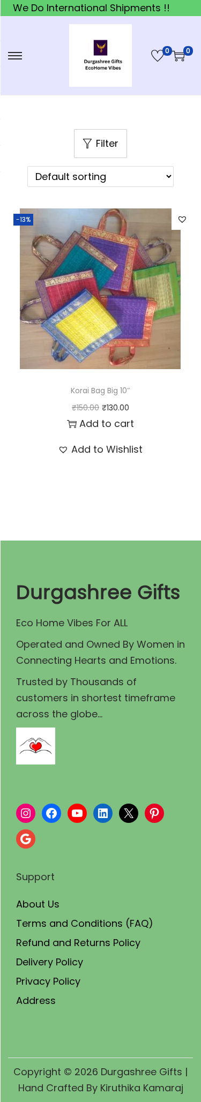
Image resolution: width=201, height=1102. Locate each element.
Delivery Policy (49, 962)
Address (36, 1000)
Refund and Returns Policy (78, 942)
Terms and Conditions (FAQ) (84, 923)
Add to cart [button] (106, 423)
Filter (107, 143)
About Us (37, 904)
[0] (157, 55)
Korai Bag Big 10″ (100, 390)
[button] (182, 219)
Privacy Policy (48, 981)
